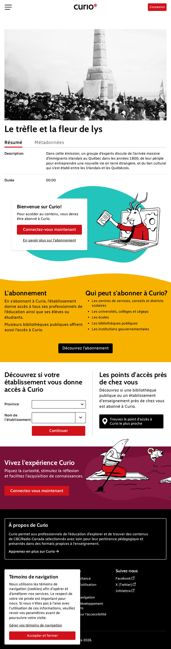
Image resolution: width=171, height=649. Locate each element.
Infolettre (123, 591)
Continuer (58, 430)
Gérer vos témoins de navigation (35, 625)
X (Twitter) (124, 585)
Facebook (123, 578)
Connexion (157, 7)
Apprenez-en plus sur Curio (32, 551)
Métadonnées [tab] (49, 142)
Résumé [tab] (13, 142)
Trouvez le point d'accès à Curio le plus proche (131, 421)
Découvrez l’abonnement (85, 348)
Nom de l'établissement (17, 417)
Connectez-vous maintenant (49, 229)
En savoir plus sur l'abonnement (49, 240)
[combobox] (53, 417)
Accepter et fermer (42, 635)
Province (11, 404)
